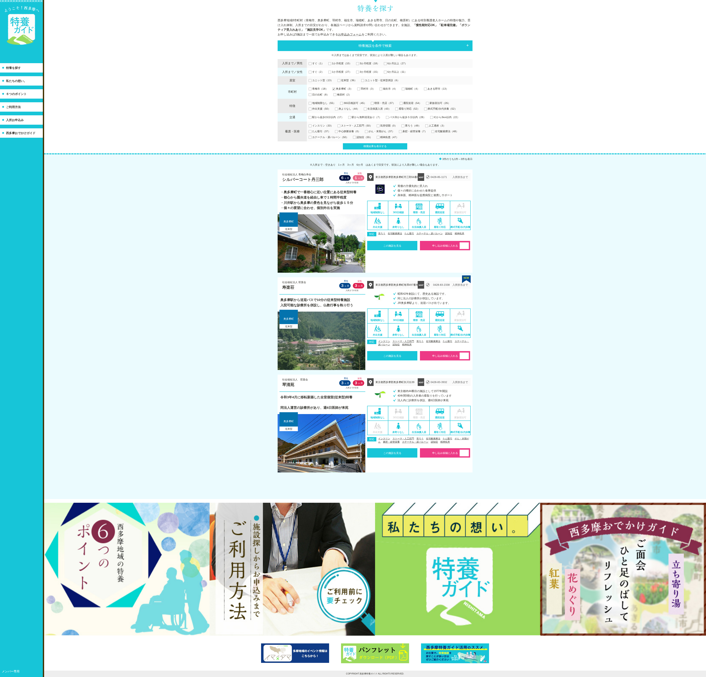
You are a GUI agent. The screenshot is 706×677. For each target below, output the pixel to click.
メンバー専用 (10, 671)
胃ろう (381, 233)
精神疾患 (459, 233)
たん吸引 (409, 233)
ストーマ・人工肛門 (403, 341)
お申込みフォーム (350, 34)
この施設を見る (392, 245)
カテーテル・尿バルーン (429, 233)
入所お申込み (15, 120)
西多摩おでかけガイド (20, 133)
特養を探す (13, 67)
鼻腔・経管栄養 (391, 441)
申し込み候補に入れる (445, 245)
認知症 (448, 233)
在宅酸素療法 (395, 233)
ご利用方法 (13, 107)
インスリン (384, 341)
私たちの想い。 (16, 80)
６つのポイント (16, 93)
